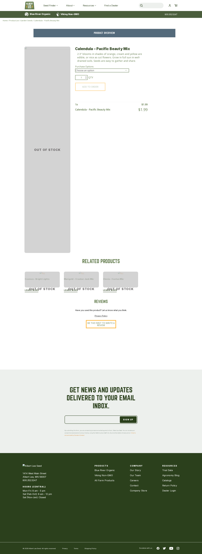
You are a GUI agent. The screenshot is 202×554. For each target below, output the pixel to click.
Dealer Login (169, 490)
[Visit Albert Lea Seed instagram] (178, 548)
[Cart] (176, 5)
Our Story (135, 470)
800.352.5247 (171, 14)
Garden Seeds (26, 20)
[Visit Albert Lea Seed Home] (29, 5)
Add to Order (90, 86)
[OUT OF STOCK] (42, 273)
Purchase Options (84, 66)
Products (101, 466)
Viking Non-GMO (69, 14)
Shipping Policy (90, 548)
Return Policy (169, 485)
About (69, 5)
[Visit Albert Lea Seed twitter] (164, 548)
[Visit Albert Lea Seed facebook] (158, 548)
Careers (134, 480)
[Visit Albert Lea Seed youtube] (171, 548)
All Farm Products (104, 480)
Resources (88, 5)
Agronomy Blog (170, 475)
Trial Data (167, 470)
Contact (134, 485)
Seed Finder (49, 5)
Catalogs (167, 480)
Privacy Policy (101, 316)
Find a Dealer (111, 5)
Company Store (138, 490)
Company (136, 466)
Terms (76, 548)
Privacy (65, 548)
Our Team (135, 475)
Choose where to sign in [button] (169, 5)
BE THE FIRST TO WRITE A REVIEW (101, 324)
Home (5, 20)
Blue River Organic (39, 14)
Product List (14, 20)
